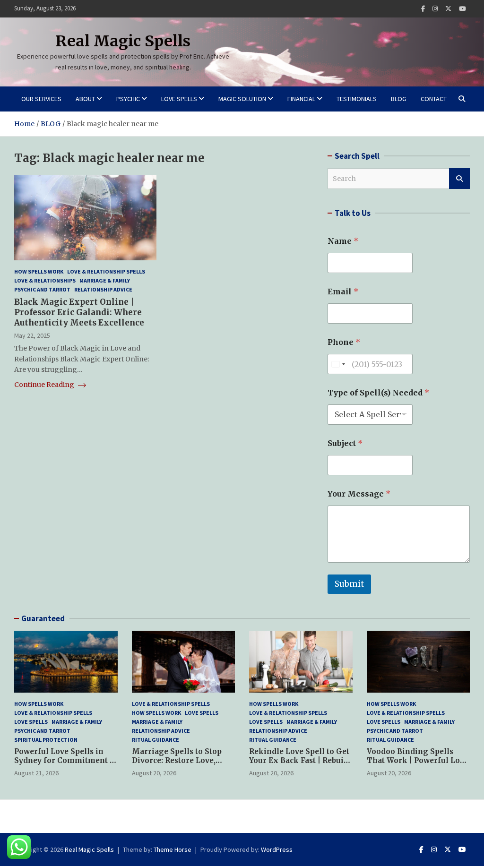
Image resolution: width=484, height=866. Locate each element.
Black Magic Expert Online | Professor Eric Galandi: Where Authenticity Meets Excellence (79, 312)
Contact (434, 98)
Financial (301, 98)
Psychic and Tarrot (42, 289)
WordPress (277, 849)
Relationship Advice (103, 289)
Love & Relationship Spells (106, 271)
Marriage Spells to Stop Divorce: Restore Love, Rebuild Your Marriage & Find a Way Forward (179, 765)
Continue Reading (45, 384)
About (85, 98)
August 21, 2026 (36, 773)
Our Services (41, 98)
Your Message (359, 493)
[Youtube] (462, 8)
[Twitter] (448, 8)
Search (459, 178)
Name (343, 241)
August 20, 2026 (154, 773)
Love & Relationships (45, 280)
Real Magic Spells (123, 41)
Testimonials (357, 98)
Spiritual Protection (46, 739)
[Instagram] (435, 8)
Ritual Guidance (155, 739)
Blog (398, 98)
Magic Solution (242, 98)
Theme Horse (172, 849)
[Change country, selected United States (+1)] (338, 364)
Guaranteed (43, 618)
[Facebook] (423, 8)
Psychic (128, 98)
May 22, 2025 (32, 335)
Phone (344, 342)
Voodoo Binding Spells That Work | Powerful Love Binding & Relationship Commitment (417, 765)
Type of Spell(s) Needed (378, 392)
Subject (345, 443)
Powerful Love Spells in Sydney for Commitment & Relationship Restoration (64, 760)
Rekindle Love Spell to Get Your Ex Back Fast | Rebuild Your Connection (300, 760)
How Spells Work (38, 271)
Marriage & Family (104, 280)
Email (343, 291)
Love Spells (179, 98)
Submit (349, 584)
